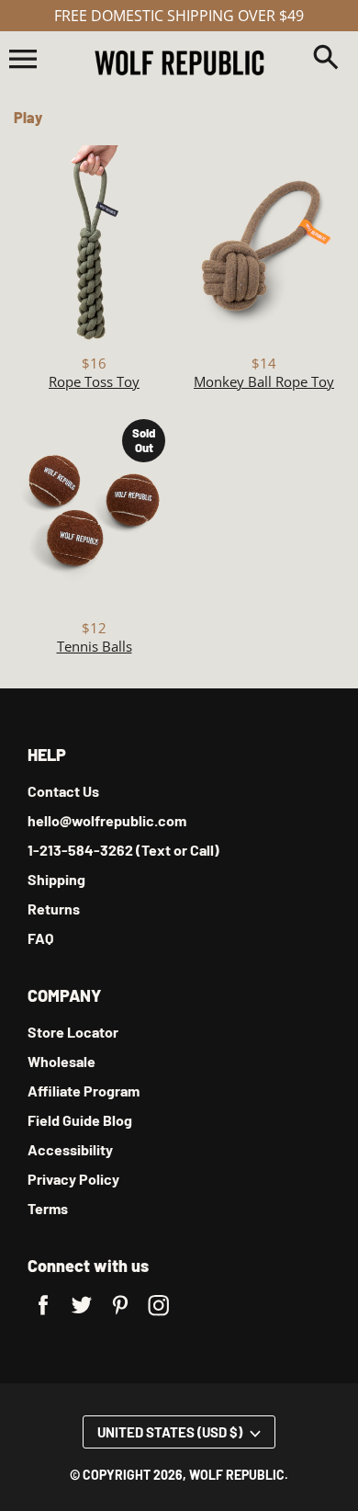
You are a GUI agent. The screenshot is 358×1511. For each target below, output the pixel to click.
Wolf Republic (237, 1475)
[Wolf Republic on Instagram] (158, 1316)
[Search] (326, 59)
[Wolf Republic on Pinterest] (120, 1316)
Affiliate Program (84, 1090)
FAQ (40, 938)
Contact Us (63, 791)
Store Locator (73, 1031)
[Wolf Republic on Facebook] (43, 1316)
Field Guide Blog (80, 1120)
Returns (54, 908)
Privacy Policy (73, 1178)
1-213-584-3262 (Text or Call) (123, 849)
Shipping (56, 879)
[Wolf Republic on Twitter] (81, 1316)
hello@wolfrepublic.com (107, 820)
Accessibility (70, 1149)
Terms (48, 1208)
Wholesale (61, 1061)
